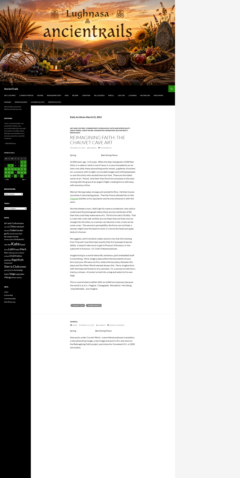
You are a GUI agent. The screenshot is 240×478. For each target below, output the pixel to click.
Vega (12, 273)
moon (17, 253)
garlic (6, 233)
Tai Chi (11, 270)
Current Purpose (26, 95)
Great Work (87, 130)
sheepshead (8, 263)
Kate (15, 243)
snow (22, 266)
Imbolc (111, 95)
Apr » (24, 179)
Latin (11, 249)
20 (9, 172)
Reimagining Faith (54, 95)
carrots (6, 227)
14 (12, 169)
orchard (6, 256)
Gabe (13, 230)
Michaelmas (145, 95)
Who (67, 95)
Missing (11, 253)
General (74, 322)
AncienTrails (11, 88)
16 (19, 169)
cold (17, 227)
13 (9, 169)
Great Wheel (76, 130)
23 (19, 172)
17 (22, 169)
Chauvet (74, 198)
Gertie (12, 234)
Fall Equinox (99, 95)
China (13, 226)
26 (6, 176)
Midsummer (158, 95)
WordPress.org (9, 302)
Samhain (7, 102)
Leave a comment (117, 325)
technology (18, 270)
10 (22, 165)
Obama (21, 253)
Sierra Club (11, 266)
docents (7, 230)
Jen (5, 244)
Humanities (99, 130)
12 (6, 169)
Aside (74, 325)
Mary (6, 253)
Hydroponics (19, 239)
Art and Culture (77, 128)
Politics (18, 256)
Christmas (86, 95)
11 (25, 165)
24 (22, 172)
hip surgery (8, 236)
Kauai (22, 244)
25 (25, 172)
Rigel (15, 259)
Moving (40, 95)
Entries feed (8, 295)
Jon (9, 244)
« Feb (7, 179)
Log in (6, 292)
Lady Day (121, 95)
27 (9, 176)
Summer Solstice (38, 102)
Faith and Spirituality (120, 128)
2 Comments (106, 148)
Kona (6, 250)
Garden (19, 230)
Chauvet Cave (78, 305)
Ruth (21, 259)
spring (6, 270)
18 (25, 169)
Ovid (12, 256)
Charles (92, 148)
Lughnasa (132, 95)
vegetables (20, 274)
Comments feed (10, 299)
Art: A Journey (10, 95)
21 (12, 172)
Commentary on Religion (97, 128)
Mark (23, 249)
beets (21, 223)
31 (22, 176)
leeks (17, 249)
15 (15, 169)
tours (6, 274)
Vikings (7, 277)
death (21, 227)
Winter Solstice (54, 102)
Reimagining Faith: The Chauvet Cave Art (97, 140)
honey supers (9, 239)
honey (16, 236)
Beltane (75, 95)
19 (6, 172)
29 (15, 176)
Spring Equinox (21, 102)
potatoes (7, 260)
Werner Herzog (94, 305)
